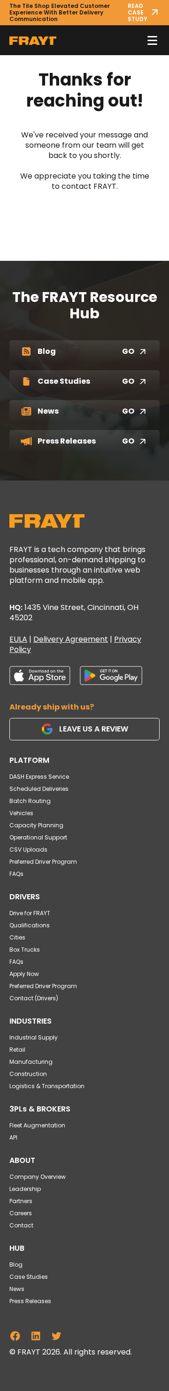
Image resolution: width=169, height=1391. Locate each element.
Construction (28, 1074)
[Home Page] (32, 40)
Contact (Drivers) (33, 998)
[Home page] (46, 521)
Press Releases (30, 1301)
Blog (16, 1265)
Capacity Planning (36, 825)
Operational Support (38, 837)
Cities (17, 937)
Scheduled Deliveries (39, 789)
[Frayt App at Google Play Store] (111, 675)
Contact (21, 1225)
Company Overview (37, 1177)
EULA (18, 639)
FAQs (16, 874)
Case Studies (28, 1277)
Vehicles (21, 813)
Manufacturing (31, 1062)
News (16, 1289)
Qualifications (29, 925)
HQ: (73, 612)
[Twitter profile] (56, 1335)
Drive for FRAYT (29, 913)
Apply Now (24, 974)
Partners (20, 1201)
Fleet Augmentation (37, 1125)
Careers (20, 1213)
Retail (17, 1050)
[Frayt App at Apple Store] (39, 675)
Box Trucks (24, 950)
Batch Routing (30, 801)
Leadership (25, 1189)
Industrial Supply (33, 1037)
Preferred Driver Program (43, 862)
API (13, 1137)
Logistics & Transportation (46, 1086)
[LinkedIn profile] (35, 1335)
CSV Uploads (28, 849)
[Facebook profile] (15, 1335)
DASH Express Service (39, 777)
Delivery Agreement (70, 639)
